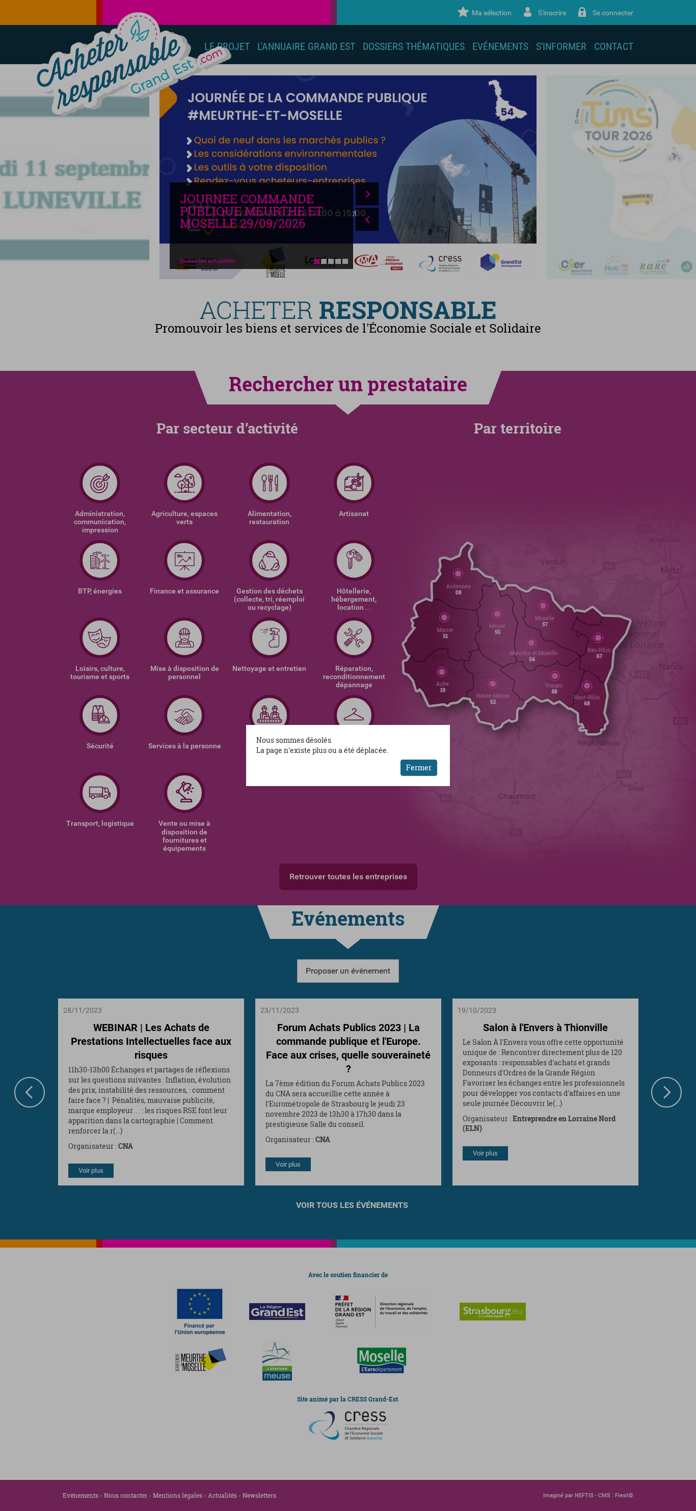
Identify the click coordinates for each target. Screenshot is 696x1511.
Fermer (419, 767)
